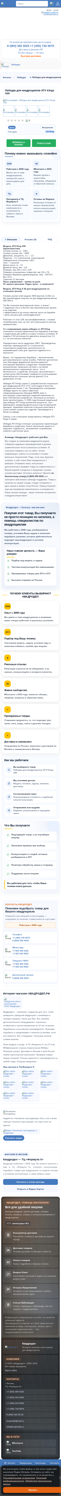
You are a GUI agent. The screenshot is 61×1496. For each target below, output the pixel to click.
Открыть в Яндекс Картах (30, 1189)
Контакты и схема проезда (30, 1182)
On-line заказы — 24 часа (30, 53)
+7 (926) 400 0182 (15, 1391)
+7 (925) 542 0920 (15, 1397)
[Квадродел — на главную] (12, 1347)
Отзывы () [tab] (30, 239)
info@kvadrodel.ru (15, 1427)
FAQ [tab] (50, 239)
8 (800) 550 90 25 (15, 1414)
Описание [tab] (12, 239)
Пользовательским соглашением (19, 1478)
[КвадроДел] (8, 3)
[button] (9, 1463)
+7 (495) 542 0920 (15, 1403)
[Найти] (51, 4)
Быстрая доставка (30, 56)
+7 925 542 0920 (20, 953)
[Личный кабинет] (58, 4)
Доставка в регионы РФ (30, 49)
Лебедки (21, 77)
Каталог (7, 77)
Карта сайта (11, 1370)
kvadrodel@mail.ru (15, 1421)
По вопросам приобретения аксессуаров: (30, 42)
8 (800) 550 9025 (20, 940)
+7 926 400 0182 (20, 951)
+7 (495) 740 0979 (21, 938)
